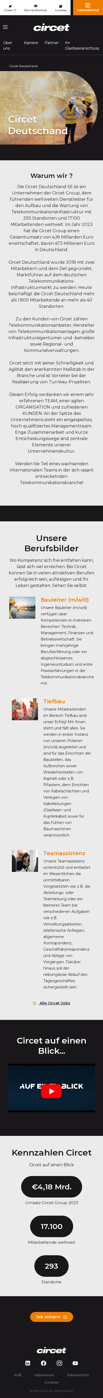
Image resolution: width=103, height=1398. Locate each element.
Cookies (61, 10)
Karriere (31, 42)
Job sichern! (48, 1317)
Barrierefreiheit (35, 10)
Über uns (7, 45)
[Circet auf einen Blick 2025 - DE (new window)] (51, 1088)
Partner (52, 42)
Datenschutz (78, 1375)
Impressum (44, 1375)
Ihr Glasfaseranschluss (82, 45)
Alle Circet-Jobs (54, 1003)
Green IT (10, 10)
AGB (17, 1375)
